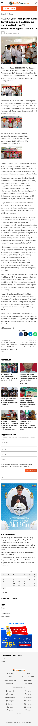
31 (3, 588)
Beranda (3, 659)
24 (3, 586)
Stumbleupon (11, 697)
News (10, 677)
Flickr (29, 710)
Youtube (29, 707)
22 (29, 584)
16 (34, 581)
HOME (28, 674)
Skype (11, 707)
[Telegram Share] (30, 334)
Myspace (29, 704)
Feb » (6, 592)
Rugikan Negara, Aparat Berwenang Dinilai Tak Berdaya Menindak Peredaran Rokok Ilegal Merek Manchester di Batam (18, 547)
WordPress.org (5, 617)
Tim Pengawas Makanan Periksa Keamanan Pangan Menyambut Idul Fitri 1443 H (9, 401)
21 (24, 584)
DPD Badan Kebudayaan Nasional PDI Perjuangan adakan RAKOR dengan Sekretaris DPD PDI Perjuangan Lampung (9, 425)
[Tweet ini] (26, 334)
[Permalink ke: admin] (3, 33)
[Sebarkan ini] (21, 334)
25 (8, 586)
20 (19, 584)
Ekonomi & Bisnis (28, 677)
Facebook (11, 691)
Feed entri (4, 611)
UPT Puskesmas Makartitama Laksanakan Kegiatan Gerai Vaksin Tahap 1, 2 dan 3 (28, 425)
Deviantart (11, 704)
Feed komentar (5, 614)
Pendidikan (28, 683)
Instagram (11, 701)
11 (8, 581)
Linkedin (29, 701)
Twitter (29, 691)
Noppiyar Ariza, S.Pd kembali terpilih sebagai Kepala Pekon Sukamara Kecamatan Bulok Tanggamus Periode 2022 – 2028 (28, 379)
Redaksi (3, 661)
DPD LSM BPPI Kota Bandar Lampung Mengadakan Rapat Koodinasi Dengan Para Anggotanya (28, 402)
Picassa (11, 710)
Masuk (3, 608)
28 (24, 586)
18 (8, 584)
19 (14, 584)
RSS (20, 714)
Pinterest (11, 694)
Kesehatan (28, 680)
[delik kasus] (19, 3)
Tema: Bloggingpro (26, 722)
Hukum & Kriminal (9, 680)
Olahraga (9, 683)
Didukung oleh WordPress (13, 722)
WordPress (29, 697)
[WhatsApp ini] (35, 334)
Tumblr (29, 694)
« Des (2, 592)
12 (14, 581)
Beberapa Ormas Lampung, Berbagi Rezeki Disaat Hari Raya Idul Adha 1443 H (9, 377)
